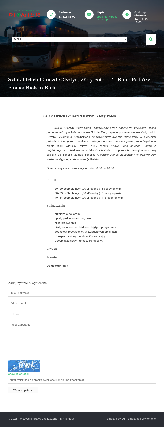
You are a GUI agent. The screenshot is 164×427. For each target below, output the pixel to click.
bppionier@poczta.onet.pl (107, 18)
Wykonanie (149, 418)
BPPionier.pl (67, 418)
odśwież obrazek (18, 373)
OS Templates (130, 418)
